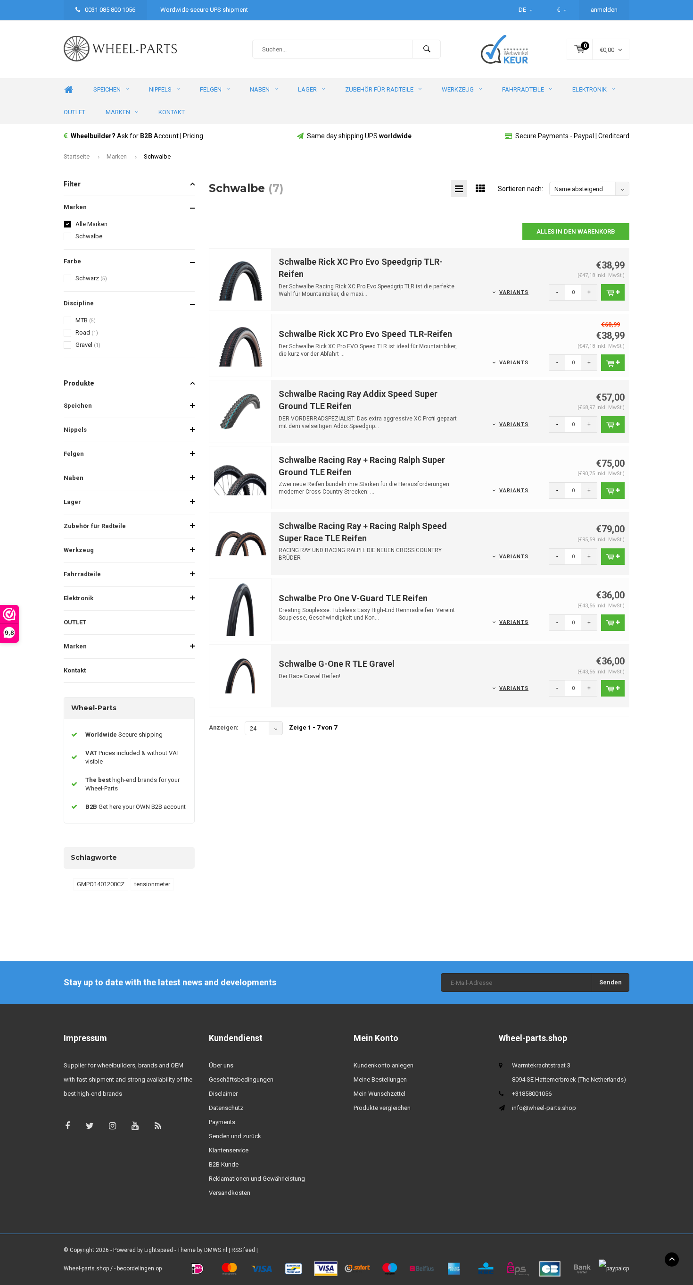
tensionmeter (152, 884)
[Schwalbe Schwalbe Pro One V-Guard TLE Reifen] (240, 609)
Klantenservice (228, 1150)
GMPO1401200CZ (100, 884)
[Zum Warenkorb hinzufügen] (613, 292)
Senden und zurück (235, 1136)
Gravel (87, 344)
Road (86, 332)
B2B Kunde (224, 1164)
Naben (260, 89)
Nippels (160, 89)
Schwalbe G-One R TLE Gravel (337, 664)
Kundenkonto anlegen (383, 1065)
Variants (513, 292)
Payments (222, 1121)
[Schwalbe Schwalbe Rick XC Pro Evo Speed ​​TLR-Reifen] (240, 345)
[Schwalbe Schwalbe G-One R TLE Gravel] (240, 675)
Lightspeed (158, 1250)
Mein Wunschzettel (379, 1093)
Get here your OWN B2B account (135, 806)
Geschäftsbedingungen (241, 1079)
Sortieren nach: (520, 189)
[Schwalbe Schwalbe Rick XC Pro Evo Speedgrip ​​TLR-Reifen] (240, 279)
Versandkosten (229, 1192)
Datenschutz (226, 1107)
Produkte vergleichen (382, 1107)
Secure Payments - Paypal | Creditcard (572, 136)
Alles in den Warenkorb (575, 231)
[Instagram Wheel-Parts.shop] (112, 1125)
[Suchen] (426, 49)
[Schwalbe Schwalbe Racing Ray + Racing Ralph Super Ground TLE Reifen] (240, 477)
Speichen (107, 89)
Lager (307, 89)
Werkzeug (458, 89)
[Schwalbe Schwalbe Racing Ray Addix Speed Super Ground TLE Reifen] (240, 411)
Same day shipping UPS (359, 136)
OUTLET (74, 112)
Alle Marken (91, 223)
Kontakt (171, 112)
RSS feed (243, 1250)
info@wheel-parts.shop (544, 1107)
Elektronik (589, 89)
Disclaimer (223, 1093)
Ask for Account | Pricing (137, 136)
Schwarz (91, 278)
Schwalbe (157, 156)
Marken (118, 112)
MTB (85, 320)
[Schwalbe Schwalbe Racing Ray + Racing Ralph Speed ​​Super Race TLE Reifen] (240, 542)
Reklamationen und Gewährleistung (257, 1178)
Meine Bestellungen (380, 1079)
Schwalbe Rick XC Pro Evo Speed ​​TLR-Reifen (365, 334)
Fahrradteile (523, 89)
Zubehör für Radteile (379, 89)
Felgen (211, 89)
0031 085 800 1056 (109, 9)
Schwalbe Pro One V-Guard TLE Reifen (353, 598)
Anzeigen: (224, 727)
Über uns (221, 1065)
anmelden (604, 9)
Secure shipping (124, 734)
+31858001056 (532, 1093)
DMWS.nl (215, 1250)
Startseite (77, 156)
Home (68, 89)
